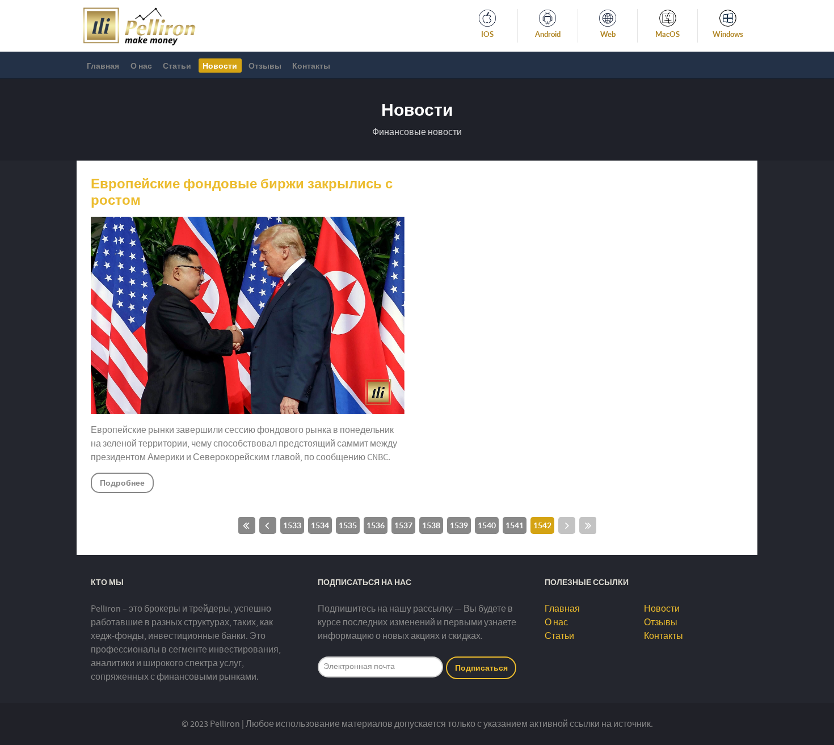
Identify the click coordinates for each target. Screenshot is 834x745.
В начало (246, 525)
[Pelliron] (139, 25)
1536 (376, 525)
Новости (662, 609)
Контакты (663, 636)
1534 (320, 525)
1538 (431, 525)
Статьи (559, 636)
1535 (348, 525)
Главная (562, 609)
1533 (292, 525)
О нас (556, 622)
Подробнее (122, 482)
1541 (515, 525)
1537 (403, 525)
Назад (267, 525)
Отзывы (660, 622)
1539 (459, 525)
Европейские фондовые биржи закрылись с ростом (242, 191)
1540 (487, 525)
